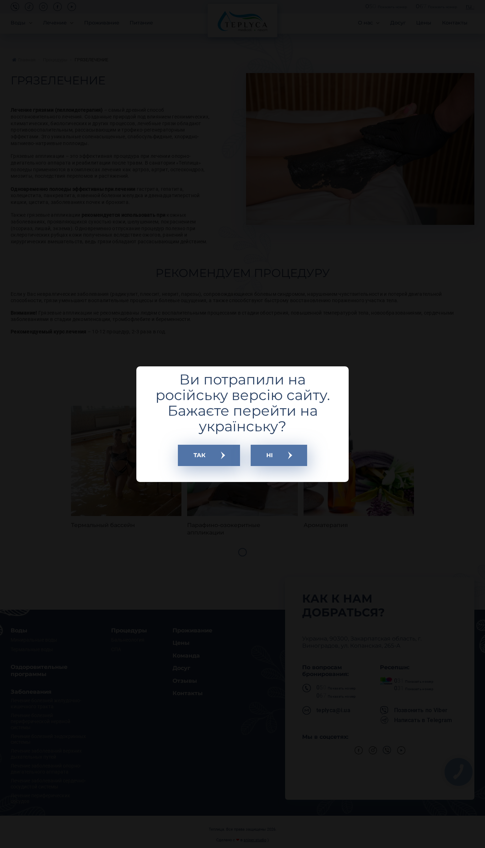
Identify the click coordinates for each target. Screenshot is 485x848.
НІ (269, 455)
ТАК (200, 455)
